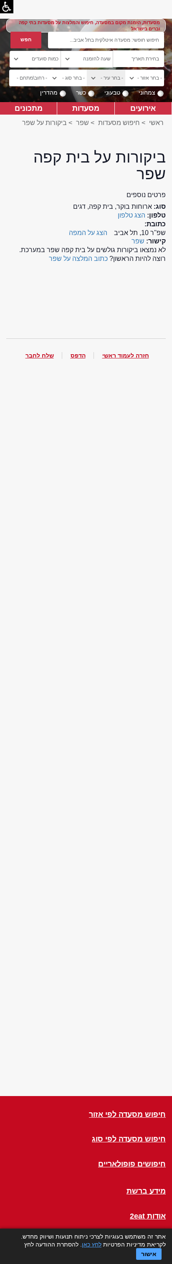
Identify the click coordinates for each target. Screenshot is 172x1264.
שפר (82, 122)
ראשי (156, 122)
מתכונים (29, 108)
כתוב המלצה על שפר (78, 258)
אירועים (143, 108)
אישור (149, 1254)
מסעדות (85, 108)
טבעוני (112, 92)
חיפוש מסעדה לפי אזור (127, 1115)
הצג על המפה (88, 232)
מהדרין (49, 92)
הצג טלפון (131, 215)
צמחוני (147, 92)
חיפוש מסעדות (119, 122)
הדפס (78, 355)
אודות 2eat (148, 1216)
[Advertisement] (86, 734)
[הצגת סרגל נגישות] (6, 6)
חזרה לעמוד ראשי (125, 355)
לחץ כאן (91, 1244)
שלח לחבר (39, 355)
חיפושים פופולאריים (132, 1164)
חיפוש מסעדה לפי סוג (129, 1139)
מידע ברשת (146, 1191)
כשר (81, 92)
